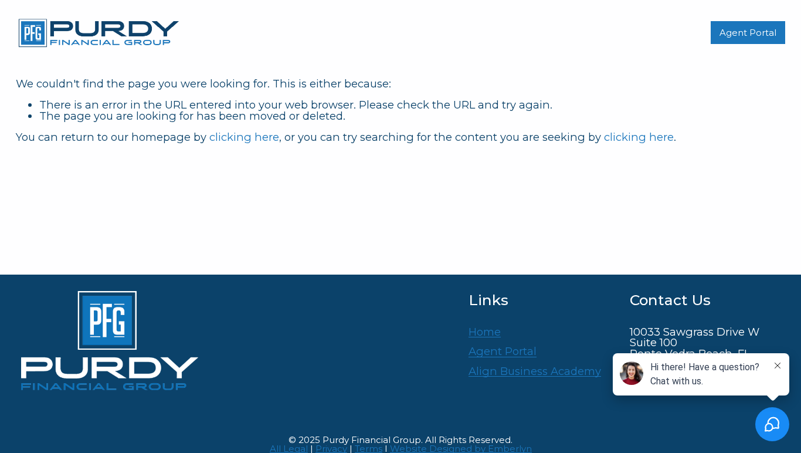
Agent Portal (747, 32)
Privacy (331, 448)
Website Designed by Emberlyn (461, 448)
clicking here (244, 137)
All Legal (289, 448)
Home (485, 332)
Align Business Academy (535, 371)
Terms (368, 448)
